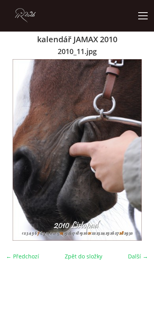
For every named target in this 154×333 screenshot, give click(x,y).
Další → (138, 256)
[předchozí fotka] (19, 150)
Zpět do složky (83, 256)
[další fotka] (135, 150)
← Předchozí (22, 256)
